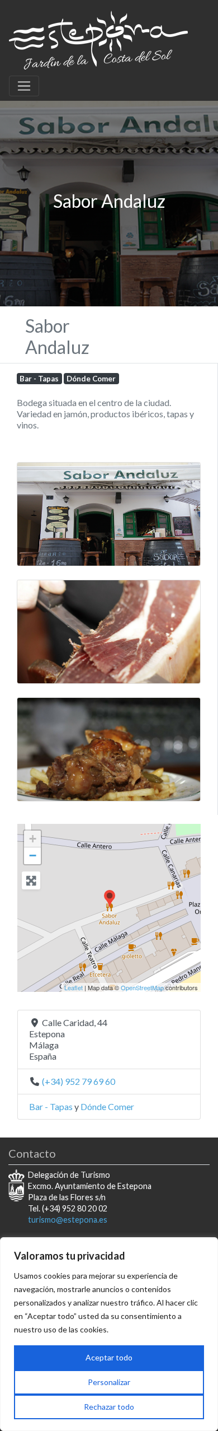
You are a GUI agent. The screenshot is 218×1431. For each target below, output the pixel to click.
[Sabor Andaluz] (109, 899)
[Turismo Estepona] (98, 38)
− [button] (32, 856)
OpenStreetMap (142, 987)
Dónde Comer (91, 378)
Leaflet (73, 987)
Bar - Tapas (39, 378)
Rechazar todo (109, 1406)
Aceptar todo (109, 1357)
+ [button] (32, 839)
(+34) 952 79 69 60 (78, 1081)
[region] (109, 1334)
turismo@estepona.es (67, 1219)
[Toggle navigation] (24, 86)
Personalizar (109, 1382)
